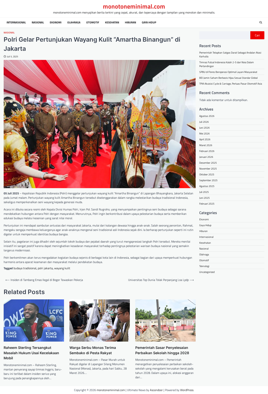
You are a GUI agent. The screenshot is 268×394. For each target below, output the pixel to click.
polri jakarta (45, 268)
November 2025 (208, 168)
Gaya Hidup (149, 22)
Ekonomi (55, 22)
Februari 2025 (206, 203)
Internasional (16, 22)
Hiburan (130, 22)
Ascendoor (156, 390)
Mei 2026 (204, 133)
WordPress (186, 390)
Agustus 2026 (206, 116)
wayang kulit (62, 268)
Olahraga (73, 22)
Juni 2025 (204, 197)
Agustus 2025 (206, 186)
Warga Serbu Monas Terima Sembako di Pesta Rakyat (92, 350)
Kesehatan (112, 22)
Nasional (38, 22)
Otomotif (92, 22)
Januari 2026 (206, 157)
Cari (257, 35)
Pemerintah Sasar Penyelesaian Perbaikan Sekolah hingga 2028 (162, 350)
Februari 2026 (206, 151)
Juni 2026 (204, 127)
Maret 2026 (205, 145)
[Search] (260, 22)
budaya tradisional (24, 268)
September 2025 (208, 180)
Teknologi (204, 266)
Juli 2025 (204, 192)
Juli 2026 (204, 121)
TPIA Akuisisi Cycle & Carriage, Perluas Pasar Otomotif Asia (230, 83)
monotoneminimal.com (134, 6)
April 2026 (204, 139)
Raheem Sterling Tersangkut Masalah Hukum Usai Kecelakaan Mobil (31, 353)
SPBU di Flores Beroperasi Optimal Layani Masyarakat (228, 72)
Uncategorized (207, 272)
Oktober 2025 (206, 174)
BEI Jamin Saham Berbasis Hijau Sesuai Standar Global (228, 78)
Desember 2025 (208, 162)
